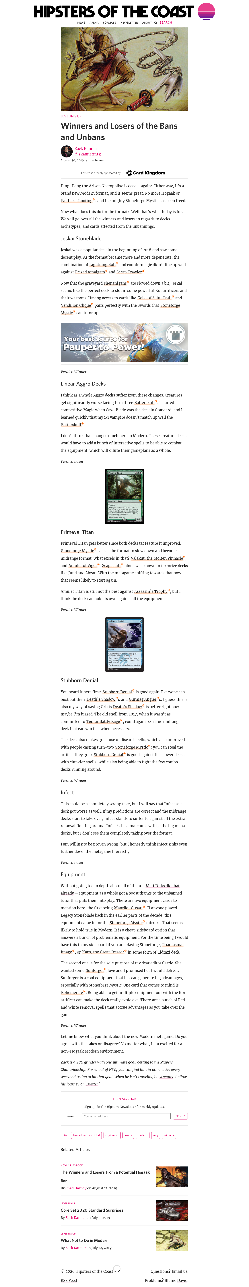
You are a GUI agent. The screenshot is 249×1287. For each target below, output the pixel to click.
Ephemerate (72, 992)
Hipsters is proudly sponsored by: (100, 172)
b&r (65, 1135)
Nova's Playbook (72, 1165)
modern (142, 1135)
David (182, 1280)
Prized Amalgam (90, 272)
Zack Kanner (86, 148)
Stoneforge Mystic (77, 550)
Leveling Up (71, 116)
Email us (179, 1271)
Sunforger (95, 970)
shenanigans (115, 283)
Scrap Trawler (129, 272)
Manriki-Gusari (128, 908)
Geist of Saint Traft (154, 298)
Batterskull (144, 402)
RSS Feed (69, 1280)
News (81, 22)
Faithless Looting (76, 200)
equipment (112, 1135)
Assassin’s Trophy (150, 591)
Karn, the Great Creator (103, 952)
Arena (94, 22)
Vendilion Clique (76, 305)
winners (169, 1135)
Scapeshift (111, 565)
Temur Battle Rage (103, 721)
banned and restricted (86, 1135)
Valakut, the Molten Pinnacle (157, 558)
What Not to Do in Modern (84, 1240)
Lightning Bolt (103, 264)
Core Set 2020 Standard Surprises (92, 1210)
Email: (71, 1116)
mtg (155, 1135)
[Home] (124, 11)
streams (166, 1076)
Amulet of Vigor (83, 565)
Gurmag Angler (143, 699)
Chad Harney (75, 1188)
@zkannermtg (88, 154)
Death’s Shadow (101, 699)
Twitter (92, 1084)
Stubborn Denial (117, 692)
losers (128, 1135)
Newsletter (129, 22)
